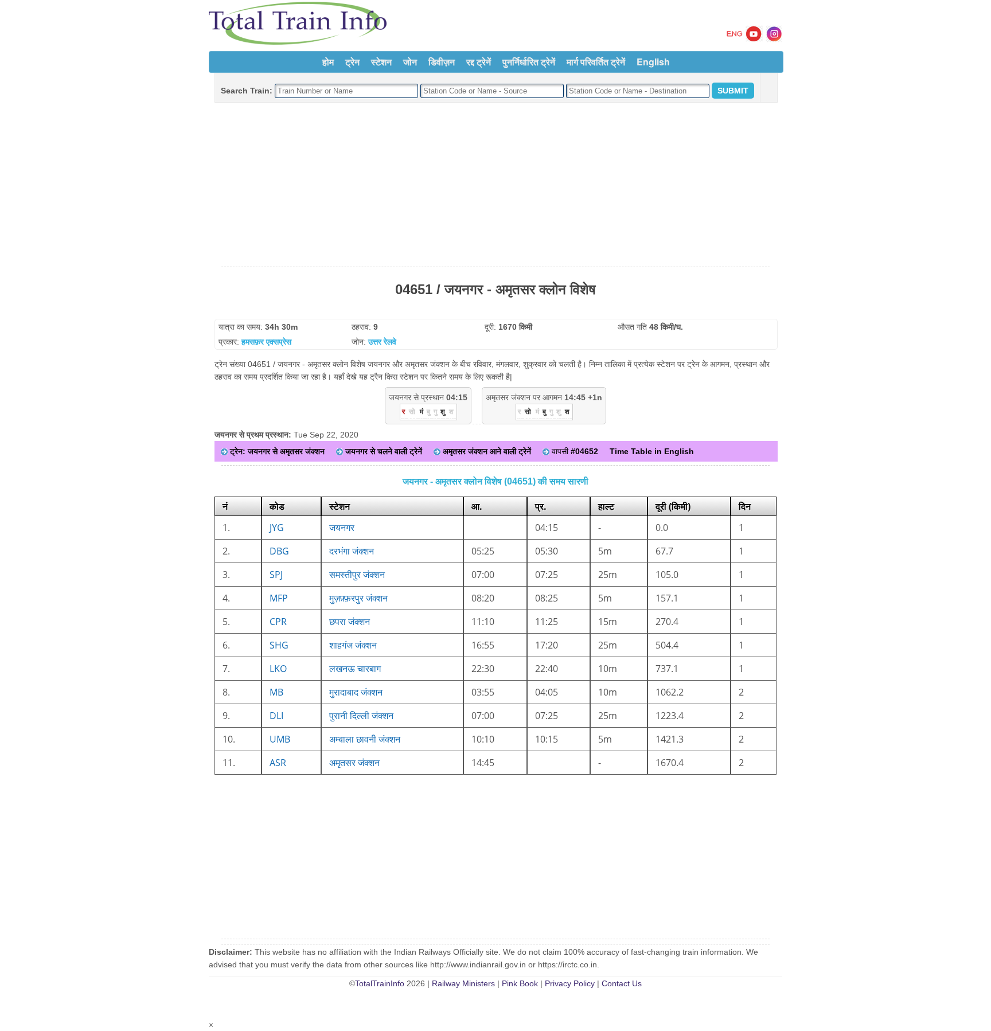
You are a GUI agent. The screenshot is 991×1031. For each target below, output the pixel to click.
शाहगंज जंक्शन (353, 645)
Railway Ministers (463, 983)
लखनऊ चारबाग (355, 668)
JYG (277, 527)
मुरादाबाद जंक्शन (356, 692)
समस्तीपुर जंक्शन (357, 574)
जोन (410, 61)
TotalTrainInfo (379, 983)
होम (328, 61)
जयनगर (341, 527)
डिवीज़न (441, 61)
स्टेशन (381, 61)
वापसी (573, 451)
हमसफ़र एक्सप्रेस (266, 341)
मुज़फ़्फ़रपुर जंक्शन (358, 598)
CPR (278, 621)
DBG (279, 551)
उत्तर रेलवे (382, 341)
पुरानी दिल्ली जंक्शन (361, 715)
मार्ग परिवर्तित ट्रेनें (596, 61)
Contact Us (622, 983)
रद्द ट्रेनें (478, 61)
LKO (278, 668)
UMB (280, 739)
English (653, 61)
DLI (276, 715)
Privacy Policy (570, 983)
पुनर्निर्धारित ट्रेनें (528, 61)
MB (276, 692)
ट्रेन (352, 61)
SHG (279, 645)
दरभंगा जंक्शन (351, 551)
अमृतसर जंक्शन (354, 762)
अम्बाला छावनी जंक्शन (364, 739)
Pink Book (520, 983)
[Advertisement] (495, 185)
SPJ (276, 574)
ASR (278, 762)
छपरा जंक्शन (349, 621)
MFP (279, 598)
